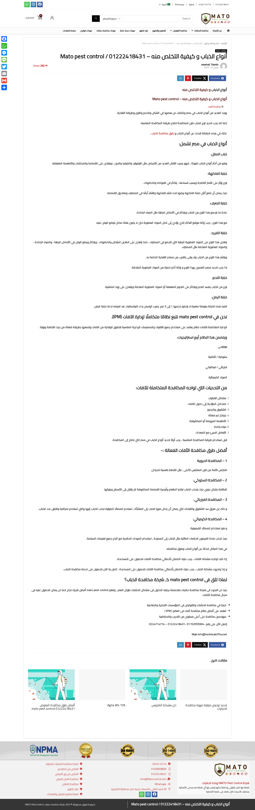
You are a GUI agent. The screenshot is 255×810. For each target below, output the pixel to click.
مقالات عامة (221, 50)
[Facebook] (40, 4)
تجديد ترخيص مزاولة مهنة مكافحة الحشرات (206, 706)
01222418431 (222, 4)
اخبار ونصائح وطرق (211, 43)
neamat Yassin (209, 64)
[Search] (96, 18)
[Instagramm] (33, 4)
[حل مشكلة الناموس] (153, 671)
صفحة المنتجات (69, 31)
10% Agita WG (116, 705)
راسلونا (191, 4)
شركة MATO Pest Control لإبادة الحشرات (225, 783)
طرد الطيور (143, 31)
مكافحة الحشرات (201, 31)
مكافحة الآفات (214, 107)
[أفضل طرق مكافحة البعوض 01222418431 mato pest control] (51, 671)
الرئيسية (224, 43)
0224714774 (205, 4)
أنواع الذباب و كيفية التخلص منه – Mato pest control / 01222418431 (180, 804)
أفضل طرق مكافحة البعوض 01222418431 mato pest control (53, 706)
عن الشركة (217, 31)
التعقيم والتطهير (159, 31)
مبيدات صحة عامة (127, 31)
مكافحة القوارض (180, 31)
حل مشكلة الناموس (163, 705)
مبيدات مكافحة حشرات (106, 31)
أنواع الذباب (219, 89)
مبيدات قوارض (86, 31)
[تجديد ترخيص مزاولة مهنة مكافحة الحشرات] (203, 671)
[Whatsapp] (27, 4)
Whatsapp (179, 4)
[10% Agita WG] (102, 671)
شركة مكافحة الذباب (145, 579)
